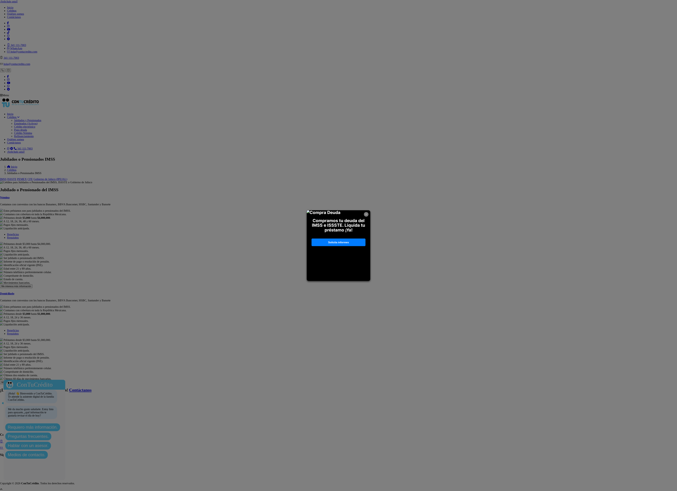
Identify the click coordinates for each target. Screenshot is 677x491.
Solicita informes (338, 242)
